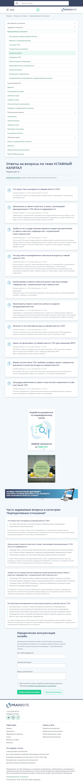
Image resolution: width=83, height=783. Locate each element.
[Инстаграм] (13, 717)
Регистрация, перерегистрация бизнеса (23, 36)
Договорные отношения (16, 23)
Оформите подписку (13, 178)
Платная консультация (53, 692)
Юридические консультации (53, 731)
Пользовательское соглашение (17, 777)
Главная (9, 16)
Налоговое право (13, 137)
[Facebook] (18, 717)
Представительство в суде (52, 734)
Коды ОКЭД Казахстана (15, 154)
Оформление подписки (14, 734)
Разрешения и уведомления (19, 74)
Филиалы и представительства (20, 41)
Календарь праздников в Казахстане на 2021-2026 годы (26, 757)
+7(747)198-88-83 (12, 711)
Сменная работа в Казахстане (16, 751)
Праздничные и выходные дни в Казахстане (22, 760)
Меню (12, 10)
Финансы (10, 146)
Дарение (10, 87)
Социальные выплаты (15, 133)
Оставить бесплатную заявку (29, 692)
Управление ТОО (15, 57)
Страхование (12, 116)
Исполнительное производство (18, 104)
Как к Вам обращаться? (25, 653)
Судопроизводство (14, 83)
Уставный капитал (15, 53)
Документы (10, 731)
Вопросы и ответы (20, 16)
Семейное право (13, 96)
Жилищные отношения (15, 129)
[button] (25, 430)
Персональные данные (15, 112)
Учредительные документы (18, 49)
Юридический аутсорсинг (52, 737)
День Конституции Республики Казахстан (20, 763)
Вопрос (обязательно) (25, 672)
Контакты (9, 743)
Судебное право (13, 100)
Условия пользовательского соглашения (42, 686)
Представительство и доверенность (21, 66)
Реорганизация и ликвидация (19, 61)
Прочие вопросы (13, 121)
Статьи (8, 737)
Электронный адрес (24, 662)
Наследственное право (15, 91)
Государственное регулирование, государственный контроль (30, 78)
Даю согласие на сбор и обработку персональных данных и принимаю (41, 684)
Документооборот (15, 70)
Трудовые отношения (15, 27)
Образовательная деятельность (18, 150)
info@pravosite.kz (12, 714)
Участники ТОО (14, 45)
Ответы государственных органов (19, 141)
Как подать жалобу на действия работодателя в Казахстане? (27, 754)
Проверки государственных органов (20, 108)
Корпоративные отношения (39, 16)
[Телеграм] (8, 717)
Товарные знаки (13, 125)
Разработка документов (51, 728)
